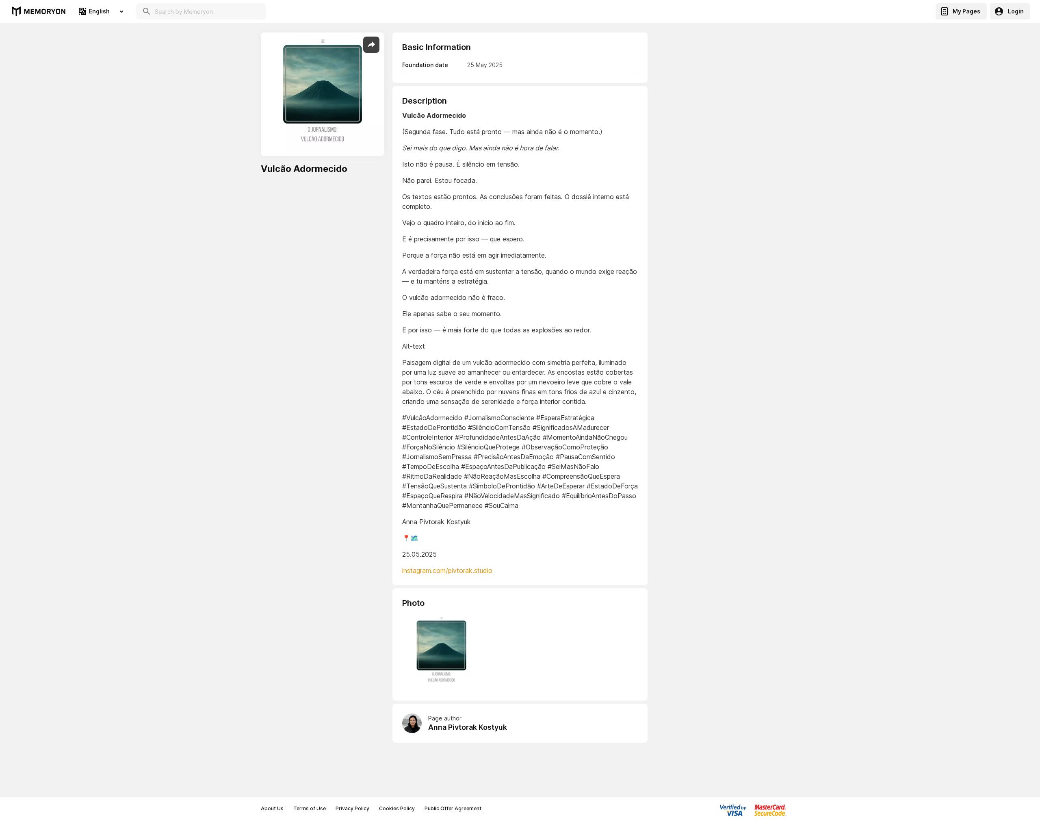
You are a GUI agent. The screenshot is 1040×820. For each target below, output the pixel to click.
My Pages (966, 11)
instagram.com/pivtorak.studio (447, 570)
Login (1016, 11)
